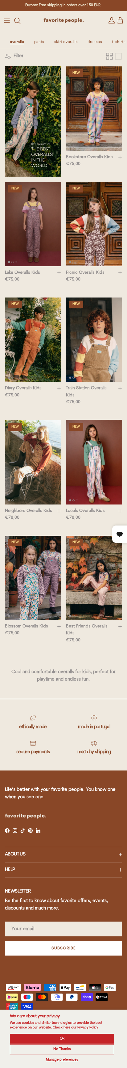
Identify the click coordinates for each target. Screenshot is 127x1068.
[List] (118, 56)
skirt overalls (66, 42)
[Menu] (7, 20)
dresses (95, 42)
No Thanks (62, 1049)
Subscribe (63, 948)
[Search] (20, 20)
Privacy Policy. (88, 1027)
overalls (17, 42)
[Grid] (109, 56)
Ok (62, 1039)
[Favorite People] (63, 20)
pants (39, 42)
